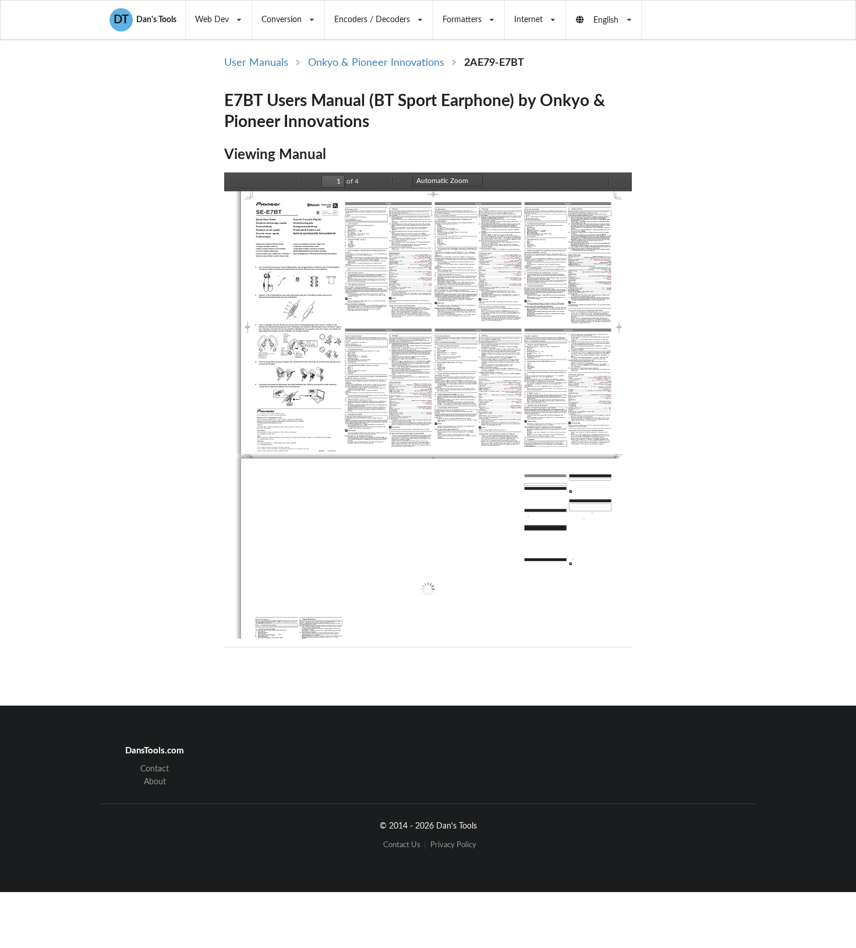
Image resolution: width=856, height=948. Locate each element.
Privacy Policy (453, 845)
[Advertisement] (729, 246)
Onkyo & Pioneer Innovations (376, 63)
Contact (154, 769)
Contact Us (401, 845)
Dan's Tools (145, 20)
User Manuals (256, 63)
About (155, 782)
